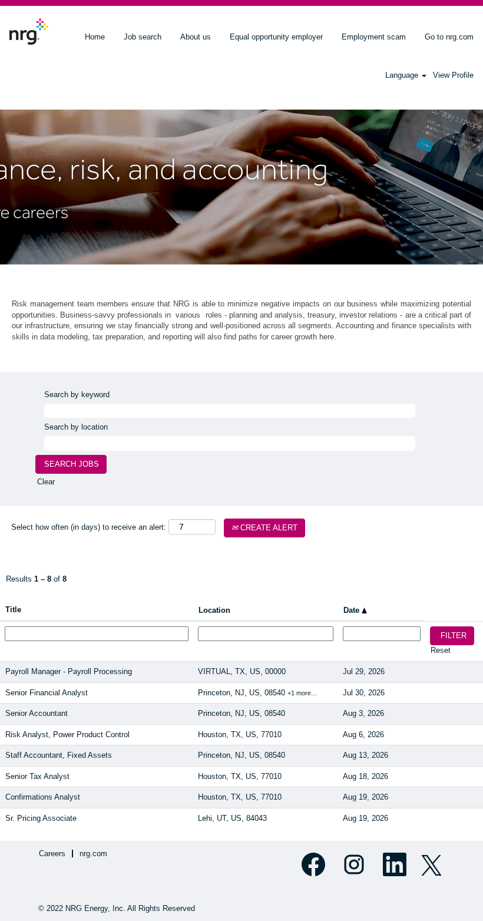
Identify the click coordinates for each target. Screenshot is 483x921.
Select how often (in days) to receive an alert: (88, 527)
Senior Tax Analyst (37, 776)
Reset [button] (441, 650)
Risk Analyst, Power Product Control (67, 734)
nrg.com (93, 853)
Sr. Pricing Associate (41, 818)
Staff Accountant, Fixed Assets (58, 755)
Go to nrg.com (449, 36)
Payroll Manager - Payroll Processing (68, 671)
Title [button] (13, 609)
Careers (52, 853)
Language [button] (403, 75)
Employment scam (374, 36)
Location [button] (214, 610)
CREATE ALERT (267, 527)
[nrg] (29, 31)
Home (95, 36)
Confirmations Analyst (42, 797)
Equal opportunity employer (276, 36)
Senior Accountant (36, 713)
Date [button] (352, 610)
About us (195, 36)
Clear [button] (46, 481)
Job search (142, 36)
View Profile (453, 75)
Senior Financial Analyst (46, 692)
